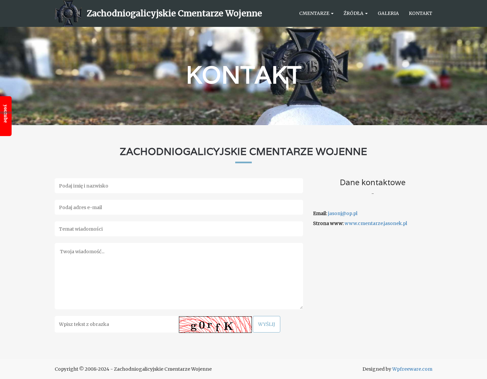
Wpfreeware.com (412, 369)
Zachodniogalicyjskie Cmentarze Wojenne (174, 13)
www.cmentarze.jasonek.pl (376, 223)
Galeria (388, 13)
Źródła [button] (354, 13)
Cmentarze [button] (314, 13)
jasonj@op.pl (342, 213)
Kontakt (420, 13)
